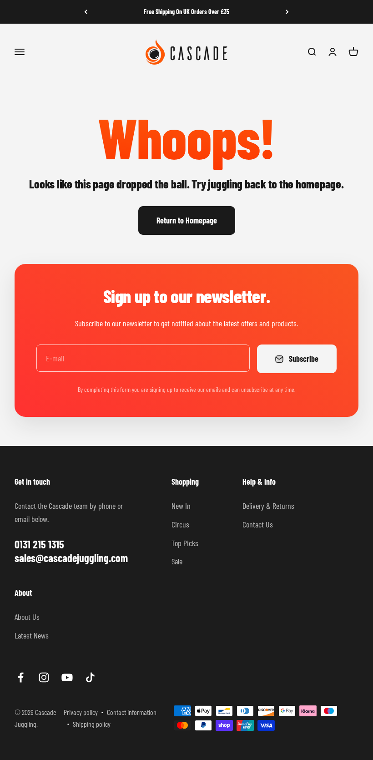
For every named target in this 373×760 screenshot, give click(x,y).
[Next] (287, 11)
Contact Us (257, 524)
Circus (180, 524)
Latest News (32, 635)
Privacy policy (81, 712)
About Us (27, 617)
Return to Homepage (186, 220)
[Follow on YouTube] (67, 677)
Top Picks (184, 543)
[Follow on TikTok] (90, 677)
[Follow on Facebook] (21, 677)
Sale (176, 561)
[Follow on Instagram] (44, 677)
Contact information (131, 712)
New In (181, 506)
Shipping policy (92, 723)
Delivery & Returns (268, 506)
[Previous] (85, 11)
